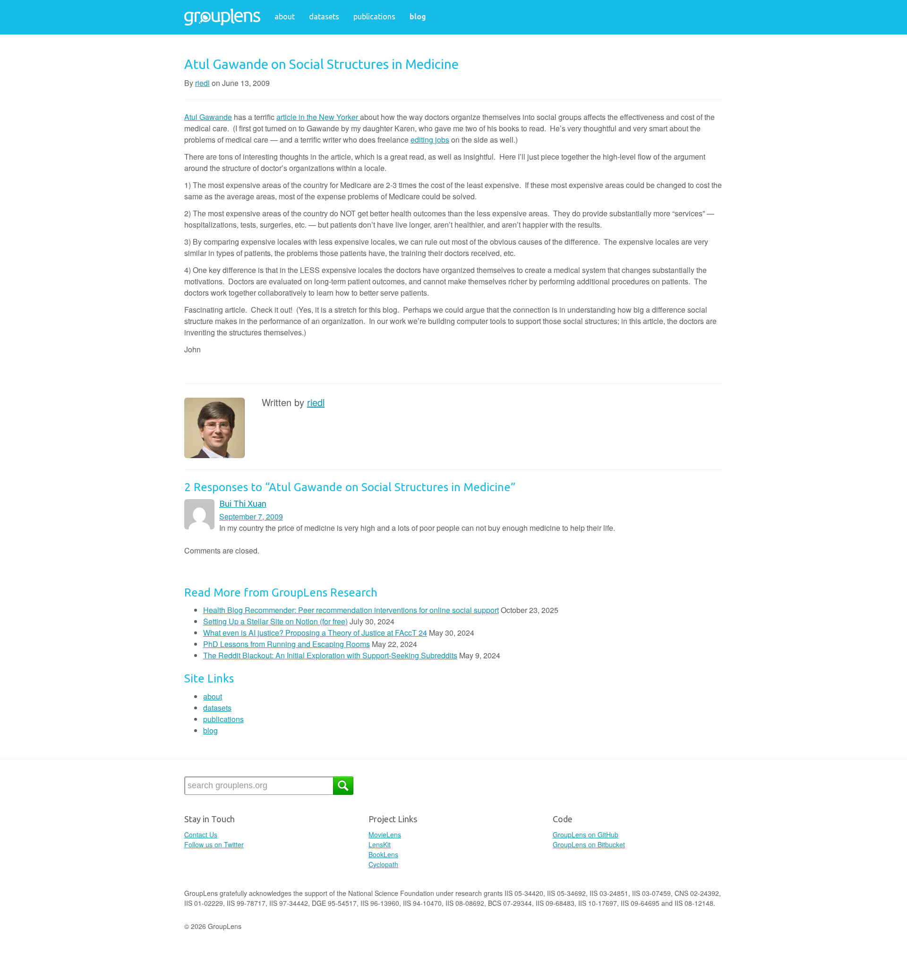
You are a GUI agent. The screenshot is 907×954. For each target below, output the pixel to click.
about (284, 16)
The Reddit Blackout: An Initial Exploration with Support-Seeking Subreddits (330, 655)
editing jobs (430, 139)
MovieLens (384, 834)
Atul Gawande (208, 116)
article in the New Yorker (318, 116)
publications (374, 16)
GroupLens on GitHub (585, 834)
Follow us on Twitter (214, 844)
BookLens (383, 854)
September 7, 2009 (251, 516)
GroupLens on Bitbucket (589, 844)
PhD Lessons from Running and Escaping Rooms (286, 644)
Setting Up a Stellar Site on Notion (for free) (275, 621)
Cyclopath (383, 864)
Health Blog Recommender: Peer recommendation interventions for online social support (351, 610)
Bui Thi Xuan (242, 503)
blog (418, 16)
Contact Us (200, 834)
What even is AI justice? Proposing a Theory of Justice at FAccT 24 (315, 632)
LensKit (379, 844)
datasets (324, 16)
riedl (202, 82)
